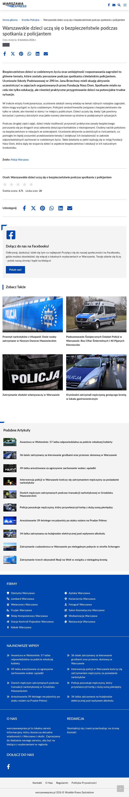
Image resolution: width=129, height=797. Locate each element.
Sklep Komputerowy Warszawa (29, 616)
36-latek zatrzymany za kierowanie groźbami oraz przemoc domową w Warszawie (68, 455)
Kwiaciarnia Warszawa (82, 599)
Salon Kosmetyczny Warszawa (86, 610)
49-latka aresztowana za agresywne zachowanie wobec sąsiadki (58, 468)
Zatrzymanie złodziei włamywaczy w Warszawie (31, 395)
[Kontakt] (113, 5)
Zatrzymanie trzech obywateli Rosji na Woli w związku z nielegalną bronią (63, 559)
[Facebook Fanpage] (108, 5)
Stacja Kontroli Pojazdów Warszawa (32, 621)
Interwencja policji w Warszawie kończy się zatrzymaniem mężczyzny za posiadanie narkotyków (69, 481)
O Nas (49, 783)
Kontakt (71, 732)
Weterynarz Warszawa (24, 604)
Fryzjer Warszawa (21, 610)
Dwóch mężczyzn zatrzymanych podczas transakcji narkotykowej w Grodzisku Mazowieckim (66, 494)
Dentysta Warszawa (23, 593)
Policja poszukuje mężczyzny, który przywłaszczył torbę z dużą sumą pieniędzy (66, 507)
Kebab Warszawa (21, 627)
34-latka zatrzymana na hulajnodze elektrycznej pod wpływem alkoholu (62, 533)
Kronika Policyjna (30, 20)
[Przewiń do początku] (120, 788)
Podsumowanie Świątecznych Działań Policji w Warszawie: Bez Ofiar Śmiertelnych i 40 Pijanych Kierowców (95, 341)
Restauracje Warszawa (82, 621)
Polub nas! (15, 269)
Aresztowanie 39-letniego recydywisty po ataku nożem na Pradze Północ (63, 520)
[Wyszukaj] (119, 5)
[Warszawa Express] (14, 5)
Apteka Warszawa (79, 593)
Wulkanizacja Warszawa (83, 616)
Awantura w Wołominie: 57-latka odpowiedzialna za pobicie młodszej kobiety (66, 442)
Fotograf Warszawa (80, 604)
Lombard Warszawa (22, 599)
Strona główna (10, 20)
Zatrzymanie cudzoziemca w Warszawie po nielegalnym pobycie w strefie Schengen (70, 546)
